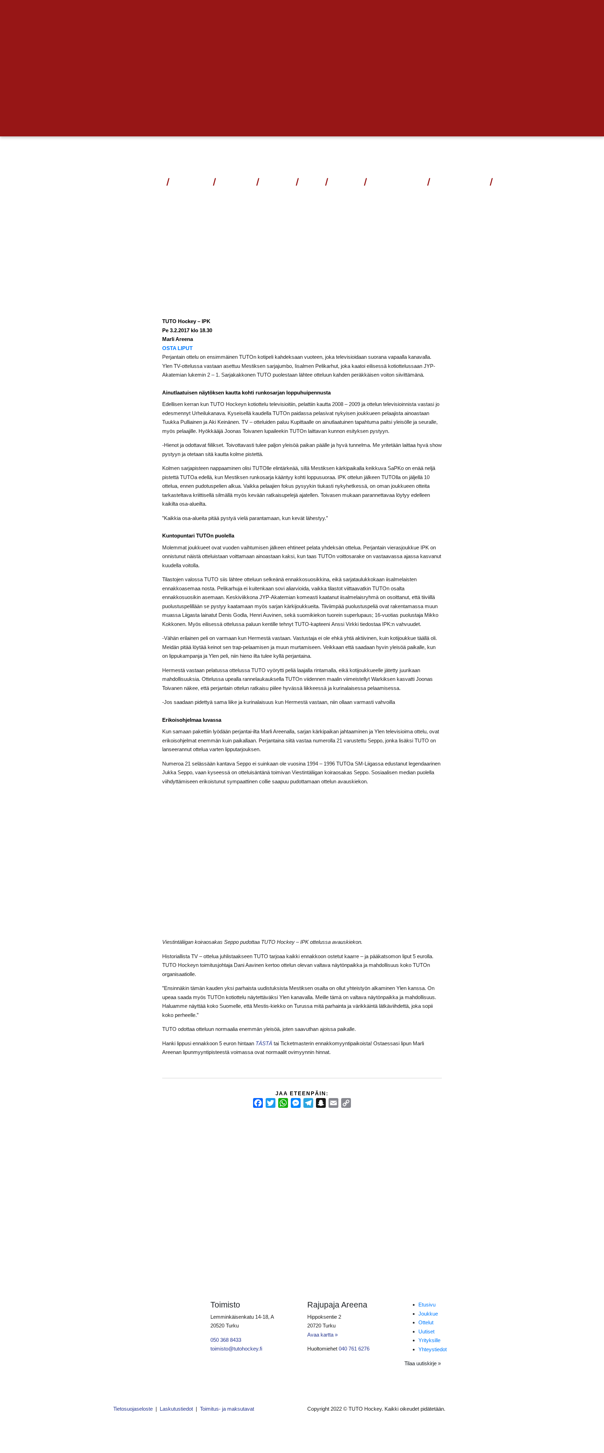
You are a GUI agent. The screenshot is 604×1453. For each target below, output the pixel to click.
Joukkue (235, 181)
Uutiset (277, 181)
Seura (343, 181)
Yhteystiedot (459, 181)
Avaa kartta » (322, 1335)
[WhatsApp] (283, 1103)
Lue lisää (127, 1202)
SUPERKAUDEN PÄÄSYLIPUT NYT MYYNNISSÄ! (168, 1150)
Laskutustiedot (176, 1409)
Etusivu (427, 1305)
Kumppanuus (394, 181)
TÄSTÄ (264, 1043)
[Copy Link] (346, 1103)
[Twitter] (270, 1103)
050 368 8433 (225, 1340)
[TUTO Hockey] (476, 152)
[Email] (333, 1103)
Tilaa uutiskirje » (422, 1363)
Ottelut (188, 181)
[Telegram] (308, 1103)
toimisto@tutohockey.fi (236, 1349)
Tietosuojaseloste (133, 1409)
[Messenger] (295, 1103)
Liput (152, 181)
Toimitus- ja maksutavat (227, 1409)
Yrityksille (429, 1340)
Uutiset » (473, 12)
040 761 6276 (354, 1349)
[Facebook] (258, 1103)
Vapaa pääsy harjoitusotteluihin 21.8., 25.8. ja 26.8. (298, 1150)
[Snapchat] (321, 1103)
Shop (311, 181)
